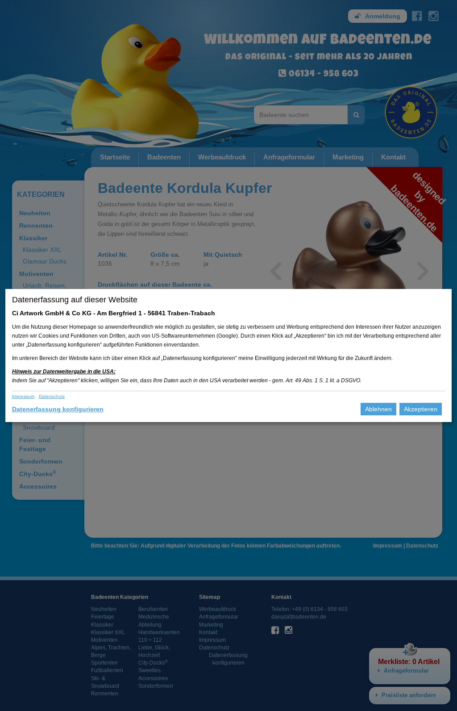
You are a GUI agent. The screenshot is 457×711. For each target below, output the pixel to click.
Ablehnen (378, 409)
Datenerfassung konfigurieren (58, 409)
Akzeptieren (420, 409)
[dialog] (228, 355)
